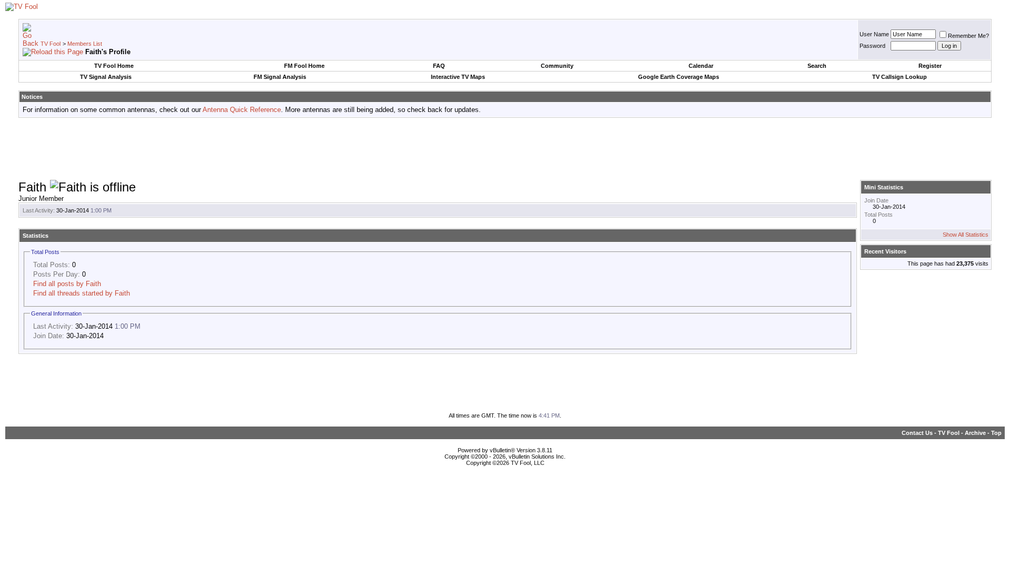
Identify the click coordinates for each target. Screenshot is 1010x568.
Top (996, 433)
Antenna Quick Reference (242, 110)
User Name (874, 34)
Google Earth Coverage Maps (678, 77)
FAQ (439, 66)
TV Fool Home (114, 66)
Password (872, 46)
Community (557, 66)
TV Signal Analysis (106, 77)
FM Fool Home (304, 66)
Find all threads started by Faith (81, 293)
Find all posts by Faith (67, 284)
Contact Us (917, 433)
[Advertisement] (505, 149)
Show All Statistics (965, 234)
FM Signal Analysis (280, 77)
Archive (975, 433)
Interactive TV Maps (458, 77)
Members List (84, 43)
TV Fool (50, 43)
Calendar (701, 66)
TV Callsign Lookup (899, 77)
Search (816, 66)
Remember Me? (968, 36)
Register (930, 66)
